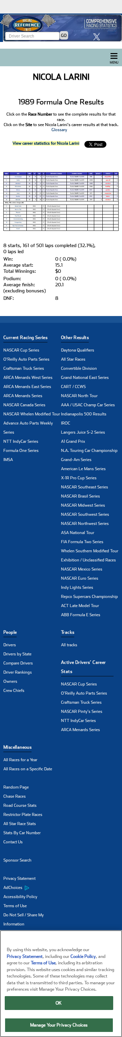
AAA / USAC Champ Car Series (88, 405)
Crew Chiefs (13, 690)
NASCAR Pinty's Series (81, 711)
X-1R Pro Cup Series (79, 478)
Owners (10, 681)
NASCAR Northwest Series (85, 523)
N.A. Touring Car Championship (89, 450)
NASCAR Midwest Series (83, 505)
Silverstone (18, 186)
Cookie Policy (83, 956)
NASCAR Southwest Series (85, 514)
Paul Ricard (18, 216)
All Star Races (73, 359)
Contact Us (13, 842)
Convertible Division (79, 368)
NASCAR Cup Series (21, 350)
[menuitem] (32, 888)
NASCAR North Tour (79, 395)
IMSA (8, 459)
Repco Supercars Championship (89, 596)
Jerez (18, 193)
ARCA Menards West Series (28, 377)
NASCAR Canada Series (24, 405)
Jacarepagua (18, 176)
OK (59, 1003)
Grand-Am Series (76, 459)
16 (6, 199)
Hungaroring (18, 222)
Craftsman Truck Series (23, 368)
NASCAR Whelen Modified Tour (31, 414)
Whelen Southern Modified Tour (89, 551)
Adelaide (18, 199)
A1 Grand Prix (73, 441)
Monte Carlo (18, 206)
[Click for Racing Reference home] (61, 28)
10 (6, 222)
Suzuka (18, 196)
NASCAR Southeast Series (84, 487)
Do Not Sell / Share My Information (23, 919)
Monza (18, 190)
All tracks (69, 645)
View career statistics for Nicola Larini (46, 143)
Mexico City (18, 209)
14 (6, 193)
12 (6, 190)
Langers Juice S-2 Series (83, 432)
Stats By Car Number (22, 832)
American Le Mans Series (83, 468)
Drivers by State (17, 654)
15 (6, 196)
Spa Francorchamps (18, 225)
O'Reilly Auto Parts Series (26, 359)
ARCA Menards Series (22, 395)
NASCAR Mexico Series (81, 569)
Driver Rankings (17, 672)
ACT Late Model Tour (80, 605)
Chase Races (14, 796)
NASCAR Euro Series (79, 578)
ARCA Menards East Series (27, 386)
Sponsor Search (17, 860)
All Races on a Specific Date (27, 769)
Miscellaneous (17, 747)
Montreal (18, 183)
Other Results (75, 337)
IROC (65, 423)
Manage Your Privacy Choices (59, 1025)
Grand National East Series (85, 377)
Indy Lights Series (77, 587)
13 (6, 229)
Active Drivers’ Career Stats (83, 667)
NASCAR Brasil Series (80, 496)
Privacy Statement (19, 878)
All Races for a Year (20, 759)
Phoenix (18, 212)
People (10, 632)
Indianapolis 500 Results (83, 414)
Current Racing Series (25, 337)
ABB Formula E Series (80, 614)
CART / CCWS (73, 386)
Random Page (16, 787)
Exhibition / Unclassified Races (88, 560)
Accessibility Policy (20, 896)
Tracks (67, 632)
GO (64, 35)
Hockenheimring (18, 219)
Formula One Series (21, 450)
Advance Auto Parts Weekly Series (28, 428)
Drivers (9, 645)
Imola (18, 180)
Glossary (59, 129)
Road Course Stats (20, 805)
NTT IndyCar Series (20, 441)
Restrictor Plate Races (22, 814)
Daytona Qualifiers (77, 350)
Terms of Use (15, 905)
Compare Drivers (18, 663)
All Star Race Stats (19, 823)
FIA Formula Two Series (82, 541)
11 (6, 225)
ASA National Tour (77, 532)
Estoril (18, 229)
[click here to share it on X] (98, 36)
